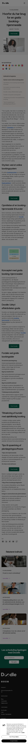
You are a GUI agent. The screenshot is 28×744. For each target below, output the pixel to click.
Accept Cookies (14, 740)
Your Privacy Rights (14, 736)
